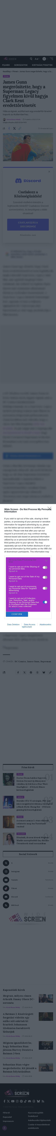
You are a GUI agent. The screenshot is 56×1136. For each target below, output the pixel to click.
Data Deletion (13, 624)
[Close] (50, 509)
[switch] (45, 567)
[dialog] (28, 568)
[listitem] (28, 561)
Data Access (29, 624)
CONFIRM (17, 614)
